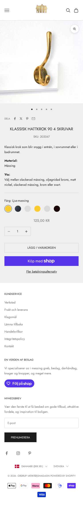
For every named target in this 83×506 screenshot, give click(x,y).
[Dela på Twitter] (21, 118)
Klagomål (10, 317)
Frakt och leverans (16, 309)
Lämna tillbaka (13, 324)
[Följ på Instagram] (18, 453)
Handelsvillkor (13, 331)
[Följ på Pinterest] (29, 453)
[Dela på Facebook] (15, 118)
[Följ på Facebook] (6, 453)
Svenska (59, 466)
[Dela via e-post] (33, 118)
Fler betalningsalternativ (41, 271)
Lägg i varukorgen (41, 248)
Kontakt (9, 346)
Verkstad (9, 302)
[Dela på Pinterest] (27, 118)
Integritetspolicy (14, 339)
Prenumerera (20, 437)
